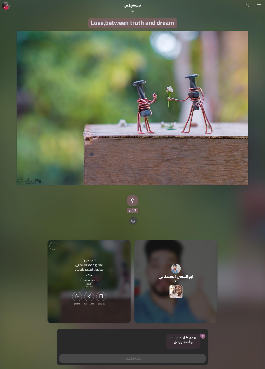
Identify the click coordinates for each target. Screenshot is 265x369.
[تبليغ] (77, 296)
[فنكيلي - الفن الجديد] (132, 6)
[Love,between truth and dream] (132, 108)
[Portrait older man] (176, 291)
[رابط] (89, 274)
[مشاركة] (89, 296)
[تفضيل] (101, 296)
